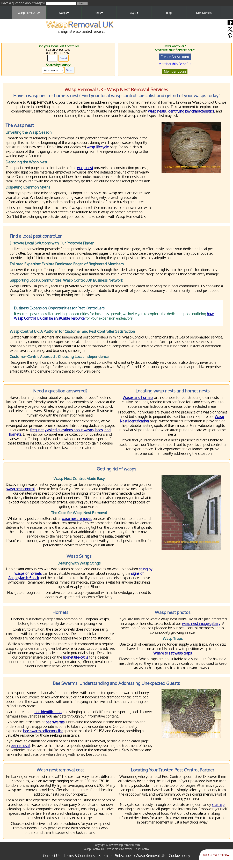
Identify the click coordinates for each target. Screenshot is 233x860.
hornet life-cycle (75, 657)
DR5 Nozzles (204, 12)
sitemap (218, 804)
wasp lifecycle (98, 147)
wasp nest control (20, 489)
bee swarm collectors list (43, 731)
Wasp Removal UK (29, 12)
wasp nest (85, 167)
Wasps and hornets (138, 397)
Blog (169, 12)
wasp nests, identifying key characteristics (181, 111)
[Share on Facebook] (230, 24)
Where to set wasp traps (172, 653)
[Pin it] (230, 37)
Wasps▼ (64, 12)
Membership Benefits (174, 64)
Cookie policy (179, 855)
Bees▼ (99, 12)
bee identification (48, 712)
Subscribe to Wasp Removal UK (140, 855)
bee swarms (55, 722)
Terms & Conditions (79, 855)
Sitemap (105, 855)
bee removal (20, 745)
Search (82, 3)
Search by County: (58, 65)
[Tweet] (230, 30)
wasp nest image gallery (201, 623)
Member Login (175, 71)
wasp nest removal (77, 518)
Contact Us (51, 855)
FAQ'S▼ (134, 12)
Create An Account (175, 56)
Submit (63, 58)
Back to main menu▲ (216, 854)
